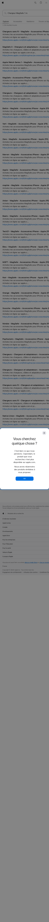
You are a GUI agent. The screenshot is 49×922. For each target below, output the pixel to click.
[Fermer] (44, 432)
